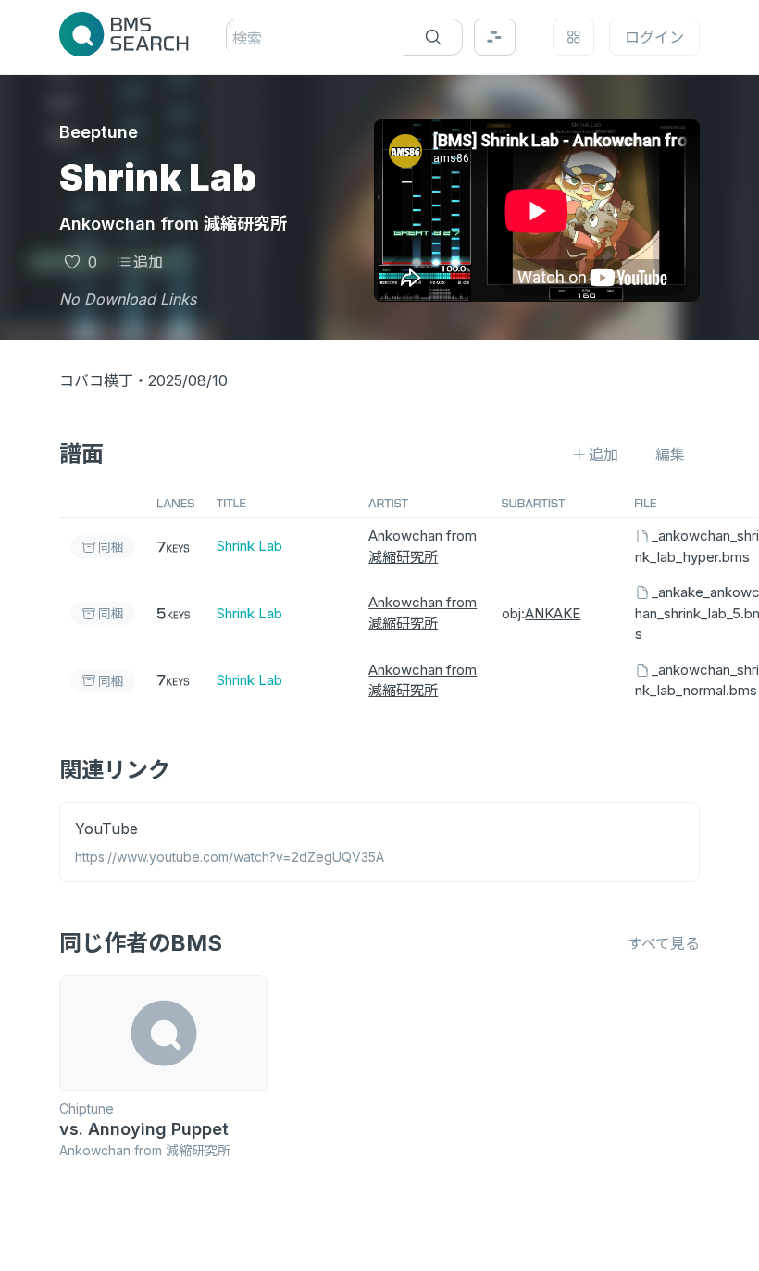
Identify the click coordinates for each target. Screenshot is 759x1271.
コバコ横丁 (96, 380)
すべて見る (664, 943)
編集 (670, 454)
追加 (148, 262)
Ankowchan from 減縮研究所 (173, 223)
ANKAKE (552, 613)
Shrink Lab (249, 546)
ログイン (654, 37)
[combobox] (234, 38)
